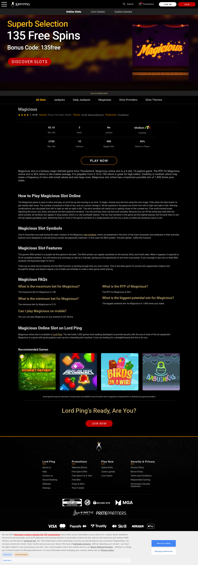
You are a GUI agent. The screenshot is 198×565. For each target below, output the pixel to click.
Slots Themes (153, 99)
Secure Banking (49, 479)
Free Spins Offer (79, 471)
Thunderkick (123, 115)
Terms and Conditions (141, 475)
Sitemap (46, 488)
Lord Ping (57, 334)
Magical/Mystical (96, 115)
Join (187, 4)
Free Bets (76, 479)
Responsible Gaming (140, 479)
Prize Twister (78, 488)
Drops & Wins (78, 484)
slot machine (90, 234)
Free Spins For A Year (82, 475)
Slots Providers (128, 99)
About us (46, 467)
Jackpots (59, 99)
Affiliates (46, 484)
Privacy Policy (137, 467)
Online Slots (73, 11)
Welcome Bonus (79, 467)
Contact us (47, 475)
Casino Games (123, 11)
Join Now (99, 423)
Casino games (108, 471)
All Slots (41, 99)
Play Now (99, 161)
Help (44, 471)
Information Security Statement (140, 485)
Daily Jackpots (81, 99)
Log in (168, 4)
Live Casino (98, 11)
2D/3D (84, 115)
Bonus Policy (137, 471)
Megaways (104, 99)
